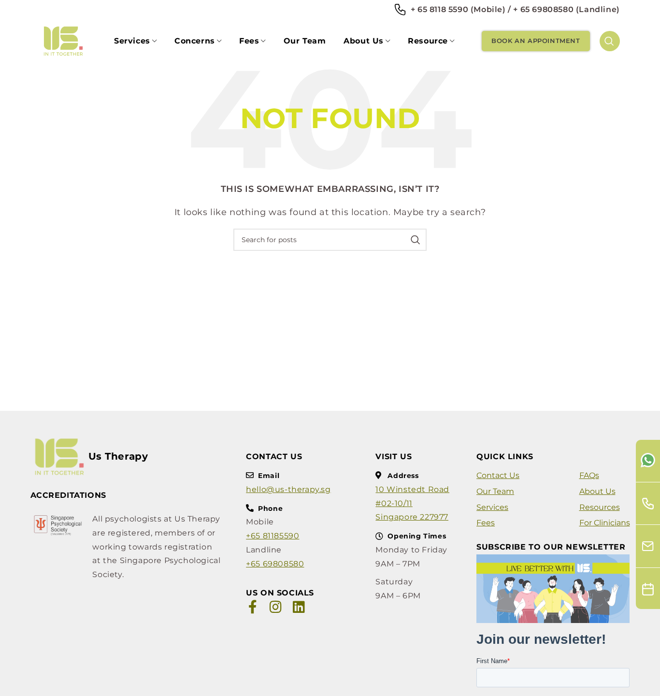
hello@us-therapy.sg (288, 489)
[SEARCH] (415, 240)
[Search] (610, 41)
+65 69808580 (275, 563)
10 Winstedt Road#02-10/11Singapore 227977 (412, 503)
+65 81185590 (272, 535)
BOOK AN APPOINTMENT (535, 40)
